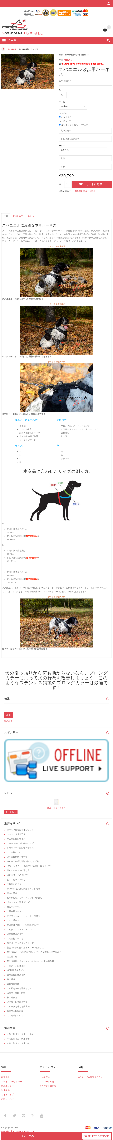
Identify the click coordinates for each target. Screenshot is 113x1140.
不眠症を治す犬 (14, 884)
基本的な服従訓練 (15, 1011)
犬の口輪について (15, 852)
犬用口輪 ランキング (17, 938)
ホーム (3, 49)
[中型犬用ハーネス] (56, 330)
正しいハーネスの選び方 (18, 870)
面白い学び (12, 893)
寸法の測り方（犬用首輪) (18, 1039)
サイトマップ (7, 1094)
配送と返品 (18, 216)
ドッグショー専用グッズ (18, 902)
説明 (6, 216)
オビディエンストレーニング (20, 929)
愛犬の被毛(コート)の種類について (23, 925)
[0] (105, 31)
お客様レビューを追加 (85, 191)
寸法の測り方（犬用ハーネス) (20, 1034)
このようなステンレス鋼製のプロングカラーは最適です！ (56, 682)
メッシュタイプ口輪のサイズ (20, 843)
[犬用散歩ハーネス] (56, 272)
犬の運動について (15, 1015)
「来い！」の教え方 (16, 966)
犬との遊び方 (13, 920)
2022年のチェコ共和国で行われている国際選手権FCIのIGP (34, 952)
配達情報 (5, 1077)
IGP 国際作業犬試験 (16, 970)
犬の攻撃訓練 (13, 984)
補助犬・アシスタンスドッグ (20, 943)
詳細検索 (8, 721)
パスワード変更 (47, 1081)
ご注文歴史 (45, 1077)
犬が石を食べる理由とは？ (19, 988)
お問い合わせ (35, 33)
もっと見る (11, 812)
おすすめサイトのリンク (18, 879)
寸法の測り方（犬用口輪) (18, 1043)
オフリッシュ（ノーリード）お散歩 (23, 916)
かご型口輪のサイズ (16, 839)
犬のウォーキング (15, 907)
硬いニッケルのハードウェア (74, 125)
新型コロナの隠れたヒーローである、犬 (25, 947)
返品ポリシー (7, 1086)
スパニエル (12, 49)
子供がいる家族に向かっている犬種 (23, 888)
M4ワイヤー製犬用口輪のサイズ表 (23, 861)
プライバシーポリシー (11, 1081)
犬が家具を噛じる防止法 (18, 1006)
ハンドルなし (67, 117)
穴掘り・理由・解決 (16, 993)
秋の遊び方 (12, 997)
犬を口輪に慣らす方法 (17, 857)
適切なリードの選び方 (17, 875)
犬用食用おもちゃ (15, 911)
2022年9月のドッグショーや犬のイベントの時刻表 (30, 961)
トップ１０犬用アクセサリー (20, 834)
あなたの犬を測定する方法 (90, 1077)
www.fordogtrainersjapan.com (17, 1131)
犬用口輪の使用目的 (16, 975)
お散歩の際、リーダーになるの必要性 (24, 897)
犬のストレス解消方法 (17, 1002)
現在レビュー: (65, 191)
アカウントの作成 (48, 1086)
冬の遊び (11, 979)
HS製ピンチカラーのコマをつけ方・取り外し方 (28, 866)
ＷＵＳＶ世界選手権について (20, 830)
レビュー (32, 216)
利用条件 (5, 1090)
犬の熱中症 (12, 956)
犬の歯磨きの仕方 (15, 934)
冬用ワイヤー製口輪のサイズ (20, 848)
